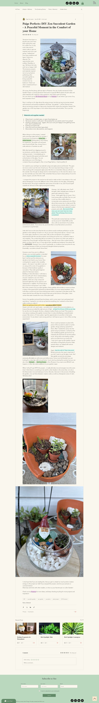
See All (81, 620)
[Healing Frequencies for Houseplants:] (26, 628)
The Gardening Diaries (40, 9)
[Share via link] (34, 607)
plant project (56, 599)
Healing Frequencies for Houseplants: (24, 638)
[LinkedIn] (74, 3)
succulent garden (32, 599)
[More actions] (75, 19)
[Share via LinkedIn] (30, 607)
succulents (48, 599)
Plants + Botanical (53, 9)
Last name (43, 683)
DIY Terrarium (64, 599)
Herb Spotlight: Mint (47, 637)
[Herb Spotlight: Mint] (49, 628)
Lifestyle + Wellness (27, 9)
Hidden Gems (63, 9)
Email (61, 683)
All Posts (17, 9)
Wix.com (42, 701)
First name (23, 683)
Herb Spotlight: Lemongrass (72, 637)
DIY (24, 599)
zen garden (40, 599)
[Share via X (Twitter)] (27, 607)
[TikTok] (67, 3)
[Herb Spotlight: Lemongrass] (72, 628)
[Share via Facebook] (23, 607)
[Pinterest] (77, 3)
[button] (82, 3)
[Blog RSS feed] (94, 2)
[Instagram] (70, 3)
